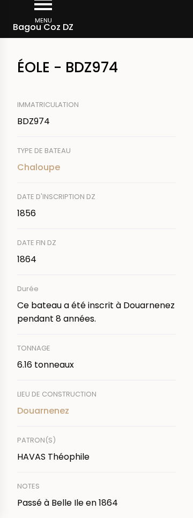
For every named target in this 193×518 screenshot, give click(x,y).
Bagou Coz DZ (43, 27)
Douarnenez (43, 411)
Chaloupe (38, 167)
